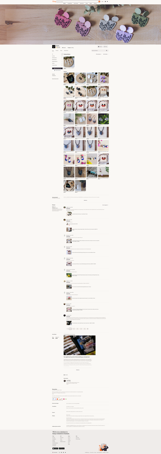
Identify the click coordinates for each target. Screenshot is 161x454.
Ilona (67, 246)
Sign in (102, 1)
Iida (66, 303)
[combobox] (77, 2)
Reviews (57, 50)
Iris (66, 315)
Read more (85, 200)
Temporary (67, 292)
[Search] (99, 2)
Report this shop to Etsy (55, 78)
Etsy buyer (67, 235)
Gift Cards (95, 3)
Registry (91, 3)
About (61, 50)
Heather (67, 207)
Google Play (61, 448)
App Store (55, 448)
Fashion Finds (82, 3)
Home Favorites (76, 3)
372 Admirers (54, 75)
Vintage (87, 3)
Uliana (67, 219)
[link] (67, 329)
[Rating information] (56, 47)
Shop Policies (66, 50)
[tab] (57, 54)
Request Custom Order (58, 68)
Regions (107, 452)
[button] (100, 47)
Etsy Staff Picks (70, 3)
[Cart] (107, 2)
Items (53, 50)
